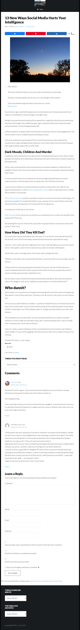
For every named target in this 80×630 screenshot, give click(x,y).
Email (7, 520)
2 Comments (30, 26)
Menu (41, 9)
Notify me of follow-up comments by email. (21, 553)
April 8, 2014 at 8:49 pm (19, 385)
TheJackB (14, 382)
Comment (9, 483)
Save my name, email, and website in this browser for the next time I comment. (33, 545)
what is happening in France (38, 190)
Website (8, 531)
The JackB (40, 3)
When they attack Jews (13, 198)
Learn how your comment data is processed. (46, 581)
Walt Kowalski (10, 215)
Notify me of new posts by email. (17, 562)
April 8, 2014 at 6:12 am (19, 427)
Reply (7, 416)
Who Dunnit (12, 106)
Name (7, 509)
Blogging (16, 352)
